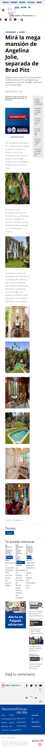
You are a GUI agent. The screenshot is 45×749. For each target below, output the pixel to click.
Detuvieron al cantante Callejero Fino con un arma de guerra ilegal (10, 574)
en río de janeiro (22, 562)
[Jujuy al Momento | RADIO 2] (40, 689)
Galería (9, 533)
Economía (13, 2)
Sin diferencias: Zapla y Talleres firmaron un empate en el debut (35, 650)
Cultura (11, 723)
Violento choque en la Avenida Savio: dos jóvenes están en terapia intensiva (35, 668)
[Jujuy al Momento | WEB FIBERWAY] (36, 697)
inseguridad (34, 606)
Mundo (39, 2)
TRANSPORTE (21, 722)
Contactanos (36, 726)
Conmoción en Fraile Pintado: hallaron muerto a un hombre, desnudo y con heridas (36, 634)
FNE (10, 726)
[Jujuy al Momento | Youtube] (15, 19)
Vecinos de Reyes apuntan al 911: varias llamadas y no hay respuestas (36, 615)
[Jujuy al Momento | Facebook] (1, 19)
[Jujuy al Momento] (11, 687)
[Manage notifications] (40, 744)
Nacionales (5, 719)
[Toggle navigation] (3, 10)
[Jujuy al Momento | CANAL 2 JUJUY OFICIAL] (26, 697)
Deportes (22, 2)
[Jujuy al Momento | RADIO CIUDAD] (40, 701)
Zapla (32, 641)
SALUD (29, 557)
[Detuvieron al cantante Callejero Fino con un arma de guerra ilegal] (8, 560)
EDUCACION (21, 718)
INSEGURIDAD (21, 726)
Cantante (9, 557)
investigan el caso (35, 623)
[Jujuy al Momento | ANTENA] (31, 697)
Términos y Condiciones (8, 737)
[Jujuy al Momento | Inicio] (42, 708)
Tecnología (13, 730)
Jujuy (3, 715)
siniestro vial (35, 659)
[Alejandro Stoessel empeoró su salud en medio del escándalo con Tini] (29, 560)
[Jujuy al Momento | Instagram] (10, 19)
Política (6, 2)
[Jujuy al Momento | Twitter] (6, 19)
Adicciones (15, 609)
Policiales (31, 2)
